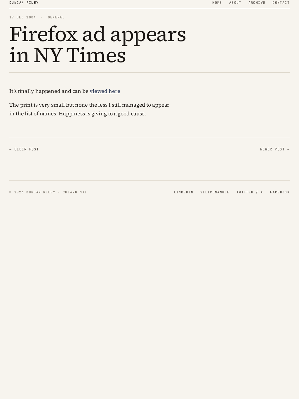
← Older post (24, 149)
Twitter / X (250, 192)
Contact (281, 2)
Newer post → (275, 149)
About (235, 2)
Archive (257, 2)
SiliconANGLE (215, 192)
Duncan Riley (24, 2)
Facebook (280, 192)
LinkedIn (184, 192)
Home (217, 2)
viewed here (105, 91)
